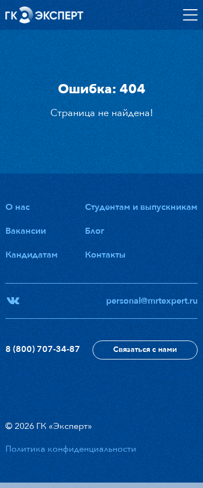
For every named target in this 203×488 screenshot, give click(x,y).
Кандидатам (31, 255)
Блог (94, 231)
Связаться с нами (145, 349)
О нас (17, 207)
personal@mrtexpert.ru (152, 301)
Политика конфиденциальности (70, 449)
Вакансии (25, 231)
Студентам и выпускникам (141, 207)
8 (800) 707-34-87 (42, 349)
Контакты (105, 255)
